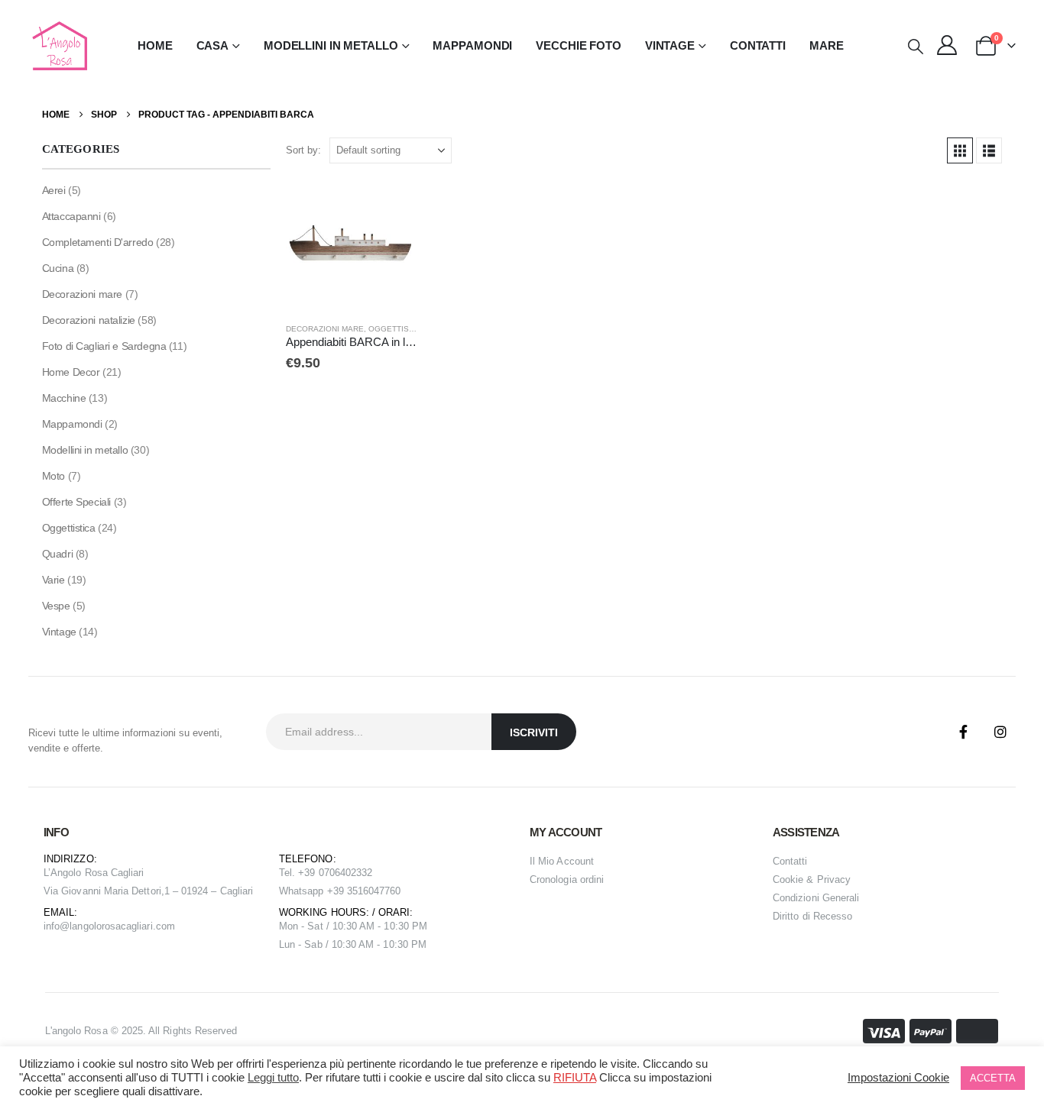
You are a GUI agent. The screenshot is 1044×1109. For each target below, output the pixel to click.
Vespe (56, 606)
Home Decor (71, 372)
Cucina (57, 268)
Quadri (57, 554)
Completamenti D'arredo (98, 242)
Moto (53, 476)
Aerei (54, 190)
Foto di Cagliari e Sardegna (104, 346)
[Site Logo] (57, 45)
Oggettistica (397, 329)
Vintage (59, 632)
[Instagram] (1000, 731)
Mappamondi (472, 45)
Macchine (64, 398)
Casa (212, 45)
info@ (57, 926)
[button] (915, 46)
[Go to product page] (351, 244)
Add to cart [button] (391, 204)
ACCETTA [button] (993, 1078)
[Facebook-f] (963, 731)
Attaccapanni (71, 216)
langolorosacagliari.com (122, 926)
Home (155, 45)
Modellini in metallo (85, 450)
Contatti (758, 45)
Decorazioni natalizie (88, 320)
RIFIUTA (574, 1078)
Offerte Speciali (76, 502)
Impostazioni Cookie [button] (898, 1078)
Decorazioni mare (325, 329)
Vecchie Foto (578, 45)
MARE (826, 45)
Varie (53, 580)
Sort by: (303, 150)
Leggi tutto (273, 1078)
